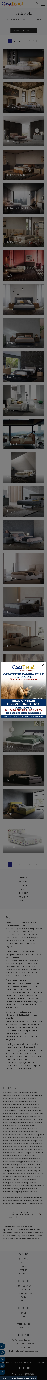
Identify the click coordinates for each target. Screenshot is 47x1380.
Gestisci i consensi (28, 1378)
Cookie (13, 1378)
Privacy (4, 1378)
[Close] (43, 665)
